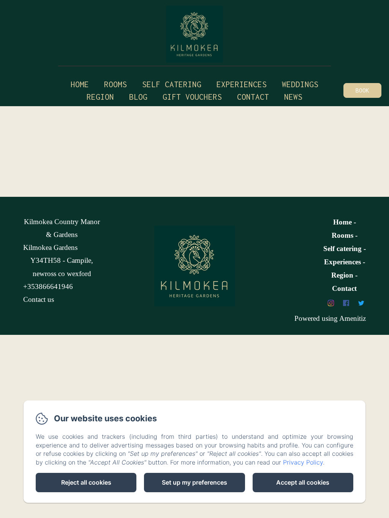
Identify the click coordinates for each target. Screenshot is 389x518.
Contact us (38, 299)
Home (80, 84)
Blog (138, 96)
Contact (253, 96)
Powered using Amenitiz (330, 318)
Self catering (171, 84)
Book (362, 90)
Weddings (300, 84)
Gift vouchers (192, 96)
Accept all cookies (302, 482)
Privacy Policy (303, 462)
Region (100, 96)
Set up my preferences (194, 482)
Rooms (115, 84)
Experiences (342, 262)
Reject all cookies (86, 482)
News (293, 96)
